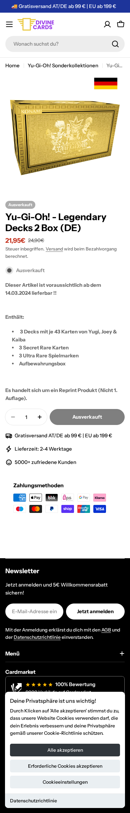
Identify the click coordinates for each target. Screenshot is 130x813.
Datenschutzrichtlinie (33, 801)
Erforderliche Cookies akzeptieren (65, 766)
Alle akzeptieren (65, 750)
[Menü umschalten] (9, 24)
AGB (106, 630)
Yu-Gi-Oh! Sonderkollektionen (63, 65)
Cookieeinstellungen (65, 782)
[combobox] (65, 44)
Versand (54, 248)
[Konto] (107, 24)
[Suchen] (115, 44)
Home (12, 65)
